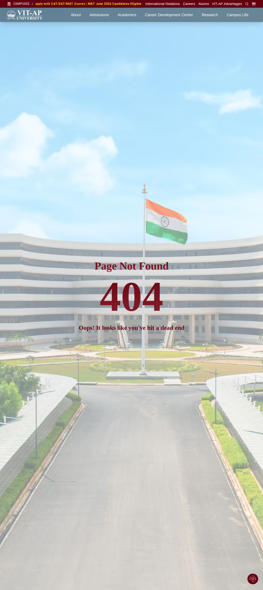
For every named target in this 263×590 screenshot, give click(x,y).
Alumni (203, 4)
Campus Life (237, 15)
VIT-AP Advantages (227, 4)
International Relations (162, 4)
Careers (189, 4)
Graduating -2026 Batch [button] (143, 4)
